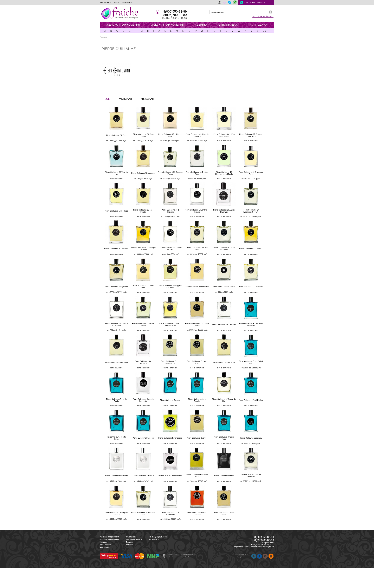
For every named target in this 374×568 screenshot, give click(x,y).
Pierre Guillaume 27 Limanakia (251, 287)
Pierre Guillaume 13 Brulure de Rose (251, 173)
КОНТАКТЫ (127, 2)
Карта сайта (154, 539)
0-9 (264, 30)
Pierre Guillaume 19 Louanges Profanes (143, 249)
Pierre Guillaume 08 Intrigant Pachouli (116, 514)
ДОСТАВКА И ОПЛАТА (109, 2)
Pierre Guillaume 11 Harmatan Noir (143, 514)
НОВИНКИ (201, 24)
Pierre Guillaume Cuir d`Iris (224, 362)
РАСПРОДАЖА (258, 24)
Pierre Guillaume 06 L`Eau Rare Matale (224, 135)
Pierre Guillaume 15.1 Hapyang (170, 211)
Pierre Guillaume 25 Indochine (197, 287)
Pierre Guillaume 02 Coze (116, 135)
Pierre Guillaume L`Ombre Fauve (224, 514)
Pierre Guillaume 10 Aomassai (143, 173)
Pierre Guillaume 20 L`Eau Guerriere (224, 249)
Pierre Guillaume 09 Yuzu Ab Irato (116, 173)
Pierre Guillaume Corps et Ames (197, 362)
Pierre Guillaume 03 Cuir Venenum (251, 476)
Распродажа (105, 547)
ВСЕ (107, 98)
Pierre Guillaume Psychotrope (170, 438)
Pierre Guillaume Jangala (170, 400)
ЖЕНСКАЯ (125, 98)
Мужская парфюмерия (109, 539)
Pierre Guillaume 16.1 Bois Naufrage (224, 211)
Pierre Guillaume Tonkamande (170, 476)
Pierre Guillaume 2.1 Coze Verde (197, 249)
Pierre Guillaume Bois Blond (116, 362)
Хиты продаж (105, 545)
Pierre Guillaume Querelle (197, 438)
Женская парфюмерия (109, 537)
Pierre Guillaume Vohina (224, 476)
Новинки (103, 542)
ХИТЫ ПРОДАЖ (228, 24)
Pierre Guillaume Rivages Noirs (224, 438)
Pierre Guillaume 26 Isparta (224, 287)
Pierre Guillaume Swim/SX (143, 476)
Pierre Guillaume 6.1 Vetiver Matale (143, 324)
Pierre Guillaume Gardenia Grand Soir (143, 400)
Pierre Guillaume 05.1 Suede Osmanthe (197, 135)
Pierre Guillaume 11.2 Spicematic (170, 514)
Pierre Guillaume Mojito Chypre (116, 438)
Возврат (129, 542)
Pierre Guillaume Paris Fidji (143, 438)
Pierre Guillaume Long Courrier (197, 400)
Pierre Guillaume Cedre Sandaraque (170, 362)
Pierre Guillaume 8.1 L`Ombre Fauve (197, 324)
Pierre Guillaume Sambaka (251, 438)
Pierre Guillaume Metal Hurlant (251, 400)
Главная (103, 37)
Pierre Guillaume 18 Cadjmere (116, 249)
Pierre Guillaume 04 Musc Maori (143, 135)
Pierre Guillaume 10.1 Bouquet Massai (170, 173)
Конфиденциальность (158, 537)
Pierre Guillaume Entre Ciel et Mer (251, 362)
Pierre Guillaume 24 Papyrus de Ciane (170, 287)
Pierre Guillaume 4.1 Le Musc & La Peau (116, 324)
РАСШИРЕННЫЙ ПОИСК (262, 17)
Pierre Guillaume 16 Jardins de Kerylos (197, 211)
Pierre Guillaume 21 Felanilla (251, 249)
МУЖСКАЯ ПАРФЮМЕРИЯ (167, 24)
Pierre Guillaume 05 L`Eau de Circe (170, 135)
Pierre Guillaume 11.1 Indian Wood (197, 173)
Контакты (130, 545)
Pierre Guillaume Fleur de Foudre (116, 400)
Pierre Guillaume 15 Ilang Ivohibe (143, 211)
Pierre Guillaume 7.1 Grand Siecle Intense (170, 324)
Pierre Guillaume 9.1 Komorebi (224, 324)
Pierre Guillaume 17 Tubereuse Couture (251, 211)
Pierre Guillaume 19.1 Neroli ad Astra (170, 249)
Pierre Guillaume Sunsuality (116, 476)
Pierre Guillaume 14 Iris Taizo (116, 211)
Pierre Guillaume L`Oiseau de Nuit (224, 400)
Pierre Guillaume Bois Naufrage (143, 362)
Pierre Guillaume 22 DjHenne (116, 287)
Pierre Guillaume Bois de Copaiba (197, 514)
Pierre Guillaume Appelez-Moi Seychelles (251, 324)
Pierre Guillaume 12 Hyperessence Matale (224, 173)
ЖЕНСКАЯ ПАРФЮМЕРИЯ (123, 24)
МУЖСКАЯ (147, 98)
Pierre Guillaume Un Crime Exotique (197, 476)
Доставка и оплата (134, 539)
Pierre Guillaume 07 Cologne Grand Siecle (251, 135)
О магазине (131, 537)
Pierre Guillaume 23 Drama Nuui (143, 287)
